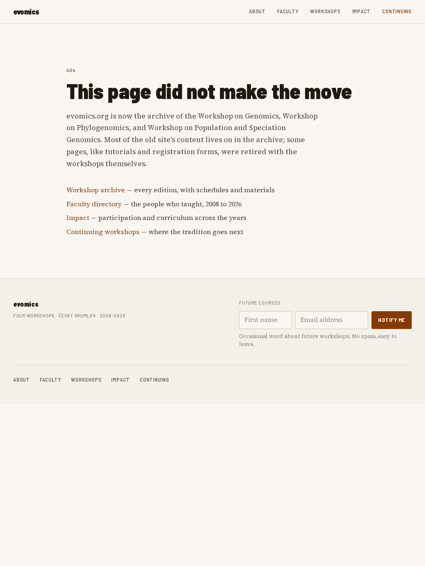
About (257, 11)
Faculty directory (94, 203)
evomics (26, 11)
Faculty (287, 11)
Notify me (391, 320)
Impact (361, 11)
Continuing (397, 11)
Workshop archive (95, 189)
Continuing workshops (102, 231)
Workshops (325, 11)
